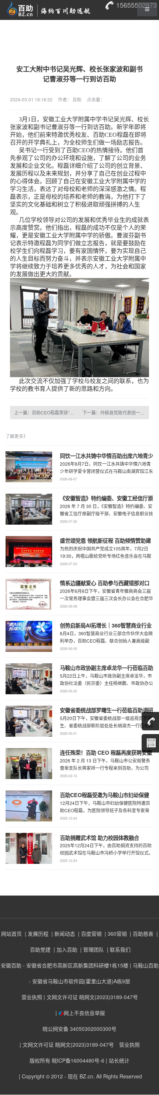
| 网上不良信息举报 (79, 1012)
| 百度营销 (89, 933)
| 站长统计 (117, 1060)
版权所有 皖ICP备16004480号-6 (67, 1060)
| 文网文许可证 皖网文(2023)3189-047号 (91, 997)
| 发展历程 (35, 933)
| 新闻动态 (62, 933)
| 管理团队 (91, 949)
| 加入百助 (64, 949)
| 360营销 (115, 933)
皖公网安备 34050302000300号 (79, 1028)
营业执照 (31, 997)
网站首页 (11, 933)
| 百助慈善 (140, 933)
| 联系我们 (118, 949)
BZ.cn (86, 1076)
